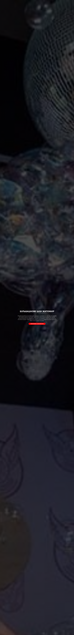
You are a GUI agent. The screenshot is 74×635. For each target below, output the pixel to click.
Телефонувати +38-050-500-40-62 (37, 323)
